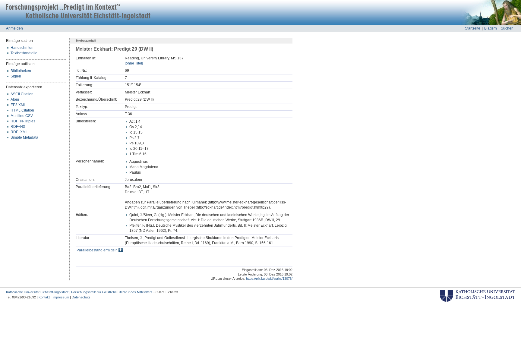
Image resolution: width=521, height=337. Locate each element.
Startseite (472, 28)
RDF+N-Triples (23, 121)
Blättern (490, 28)
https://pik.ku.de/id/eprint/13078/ (269, 278)
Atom (15, 99)
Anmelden (14, 28)
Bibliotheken (21, 71)
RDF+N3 (18, 126)
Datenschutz (81, 297)
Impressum (60, 297)
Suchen (507, 28)
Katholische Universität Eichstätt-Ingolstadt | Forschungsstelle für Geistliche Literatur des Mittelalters (79, 292)
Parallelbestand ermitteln (97, 250)
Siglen (16, 76)
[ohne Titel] (134, 63)
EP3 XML (18, 105)
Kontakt (44, 297)
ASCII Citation (22, 94)
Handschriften (22, 48)
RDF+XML (19, 132)
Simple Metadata (24, 137)
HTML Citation (22, 110)
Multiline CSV (22, 116)
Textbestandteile (24, 53)
